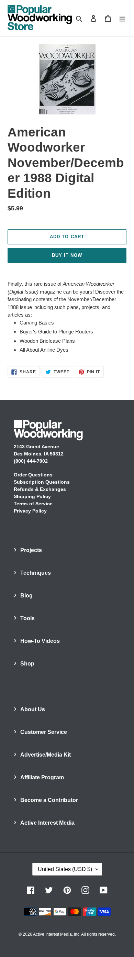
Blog (26, 595)
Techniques (35, 573)
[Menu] (122, 18)
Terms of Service (33, 503)
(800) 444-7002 (31, 461)
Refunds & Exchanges (40, 489)
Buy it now (67, 255)
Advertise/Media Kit (45, 755)
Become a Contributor (49, 800)
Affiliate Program (42, 777)
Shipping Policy (32, 496)
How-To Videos (40, 641)
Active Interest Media (47, 823)
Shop (27, 664)
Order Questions (33, 474)
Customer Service (43, 732)
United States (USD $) (65, 869)
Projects (31, 550)
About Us (32, 709)
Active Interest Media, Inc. (56, 934)
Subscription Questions (42, 482)
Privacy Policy (30, 511)
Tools (27, 618)
